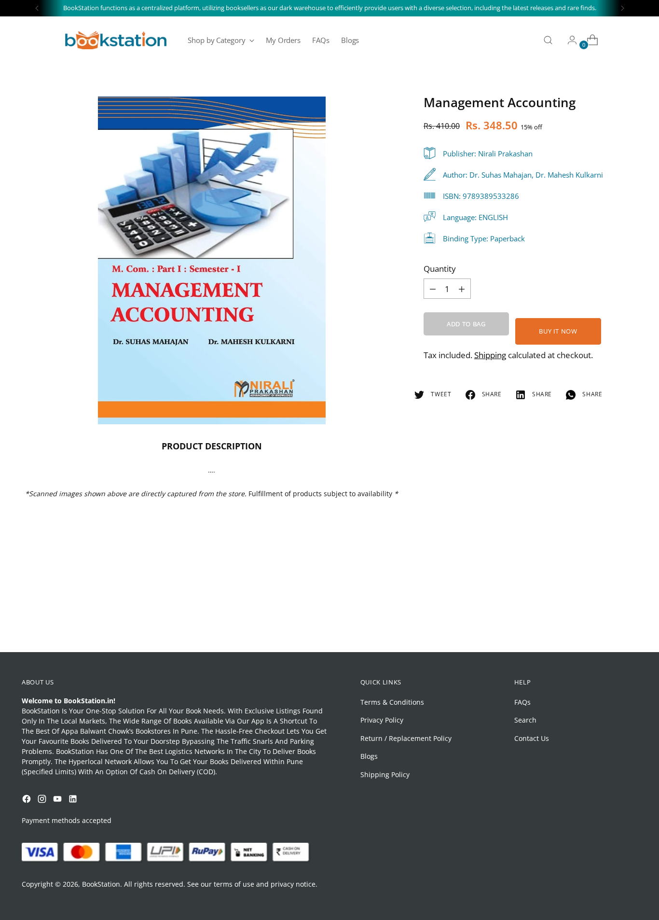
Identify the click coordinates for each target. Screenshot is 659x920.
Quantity (440, 268)
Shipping (490, 355)
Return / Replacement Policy (406, 738)
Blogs (369, 756)
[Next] (622, 8)
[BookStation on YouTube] (58, 800)
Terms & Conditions (392, 702)
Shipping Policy (385, 774)
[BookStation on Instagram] (43, 800)
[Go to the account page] (568, 40)
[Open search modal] (548, 40)
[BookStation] (115, 40)
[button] (26, 823)
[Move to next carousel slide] (629, 619)
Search (525, 720)
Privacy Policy (381, 720)
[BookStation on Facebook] (27, 800)
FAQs (522, 702)
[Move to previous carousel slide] (607, 619)
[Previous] (37, 8)
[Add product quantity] (432, 288)
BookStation (101, 884)
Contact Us (531, 738)
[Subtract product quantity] (461, 288)
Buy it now (558, 331)
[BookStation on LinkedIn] (74, 800)
